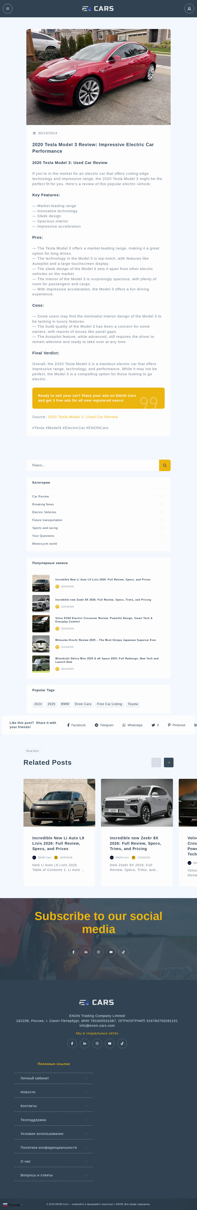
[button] (76, 725)
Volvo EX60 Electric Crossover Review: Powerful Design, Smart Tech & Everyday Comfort (104, 620)
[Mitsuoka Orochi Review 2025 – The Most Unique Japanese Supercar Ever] (41, 644)
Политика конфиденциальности (49, 1148)
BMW (65, 704)
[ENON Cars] (98, 8)
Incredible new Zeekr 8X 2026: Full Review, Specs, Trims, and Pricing (103, 599)
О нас (26, 1161)
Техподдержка (33, 1120)
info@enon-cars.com (97, 1026)
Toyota (133, 704)
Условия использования (42, 1134)
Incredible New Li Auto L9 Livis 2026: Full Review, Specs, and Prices (102, 579)
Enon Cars (83, 704)
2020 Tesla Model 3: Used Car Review (83, 417)
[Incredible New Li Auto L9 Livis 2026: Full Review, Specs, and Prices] (41, 583)
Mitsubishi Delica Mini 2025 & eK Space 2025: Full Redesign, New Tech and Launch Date (107, 660)
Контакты (29, 1106)
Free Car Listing (109, 704)
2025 (51, 704)
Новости (28, 1092)
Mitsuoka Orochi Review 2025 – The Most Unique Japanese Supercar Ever (105, 640)
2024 (38, 704)
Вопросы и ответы (37, 1175)
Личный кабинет (35, 1078)
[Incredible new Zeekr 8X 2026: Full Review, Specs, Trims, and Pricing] (41, 603)
